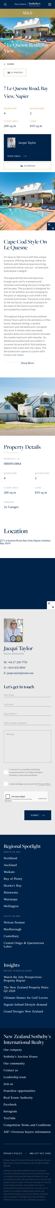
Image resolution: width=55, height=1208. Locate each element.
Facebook (10, 1104)
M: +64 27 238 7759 (15, 662)
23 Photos (16, 72)
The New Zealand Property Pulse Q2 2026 (26, 989)
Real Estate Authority (18, 1097)
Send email (14, 156)
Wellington (11, 906)
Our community (14, 1063)
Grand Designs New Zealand (23, 1011)
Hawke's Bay (13, 885)
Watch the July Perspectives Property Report (23, 978)
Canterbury (11, 936)
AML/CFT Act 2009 (40, 1153)
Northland (10, 858)
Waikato (9, 872)
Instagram (10, 1111)
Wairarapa (10, 899)
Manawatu (11, 892)
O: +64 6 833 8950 (14, 667)
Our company (13, 1049)
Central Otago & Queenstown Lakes (24, 944)
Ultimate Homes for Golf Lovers (26, 997)
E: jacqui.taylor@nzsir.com (18, 673)
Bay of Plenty (13, 878)
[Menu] (49, 4)
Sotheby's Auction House (21, 1056)
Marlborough (12, 929)
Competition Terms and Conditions (27, 1125)
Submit (35, 815)
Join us (8, 1084)
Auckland (10, 865)
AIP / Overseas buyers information (27, 1132)
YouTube (10, 1118)
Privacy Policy (44, 784)
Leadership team (15, 1077)
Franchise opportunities (19, 1091)
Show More (27, 363)
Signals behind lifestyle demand (25, 1004)
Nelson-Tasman (14, 922)
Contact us (11, 1070)
